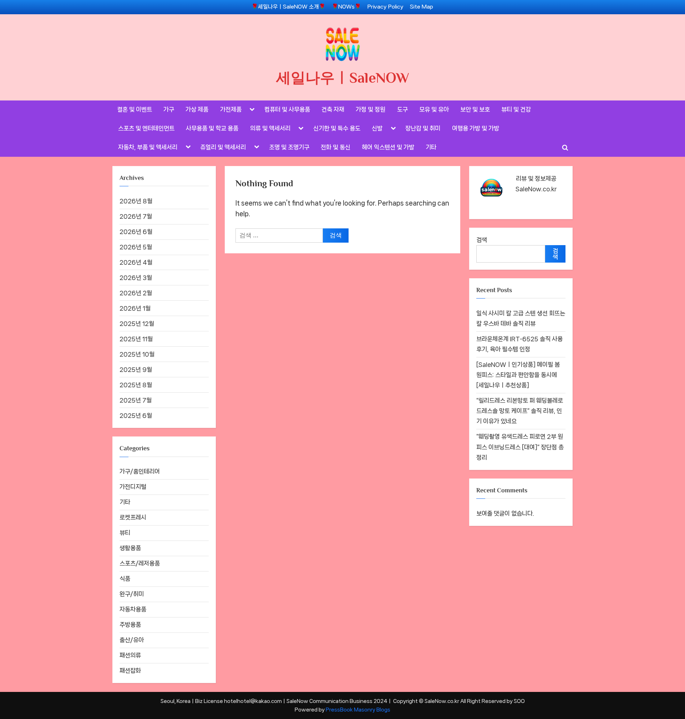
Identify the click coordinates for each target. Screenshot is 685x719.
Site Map (421, 7)
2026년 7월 (136, 216)
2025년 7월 (136, 400)
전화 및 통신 (335, 147)
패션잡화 (130, 670)
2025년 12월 (137, 323)
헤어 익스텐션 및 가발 (388, 147)
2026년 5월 (136, 247)
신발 (377, 128)
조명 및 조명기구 (289, 147)
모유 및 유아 (434, 109)
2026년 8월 (136, 201)
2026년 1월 (135, 308)
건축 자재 (332, 109)
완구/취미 (132, 594)
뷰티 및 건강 (516, 109)
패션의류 (130, 655)
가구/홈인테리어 (140, 471)
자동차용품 (133, 609)
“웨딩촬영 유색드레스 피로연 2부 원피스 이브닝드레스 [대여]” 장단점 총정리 (520, 446)
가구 (168, 109)
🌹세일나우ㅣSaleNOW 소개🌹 (288, 7)
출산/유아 (132, 640)
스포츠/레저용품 (140, 563)
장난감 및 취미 (422, 128)
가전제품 (231, 109)
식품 (125, 578)
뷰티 (125, 532)
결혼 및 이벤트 (134, 109)
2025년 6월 (136, 415)
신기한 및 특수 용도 (336, 128)
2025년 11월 (136, 339)
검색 (481, 240)
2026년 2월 (136, 293)
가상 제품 (197, 109)
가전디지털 (133, 486)
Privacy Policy (385, 7)
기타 (431, 147)
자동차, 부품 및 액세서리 (147, 147)
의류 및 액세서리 (270, 128)
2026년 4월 (136, 262)
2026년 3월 (136, 277)
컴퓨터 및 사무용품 (287, 109)
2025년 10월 (137, 354)
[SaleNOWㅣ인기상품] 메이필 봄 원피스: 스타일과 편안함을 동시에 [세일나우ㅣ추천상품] (518, 374)
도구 (402, 109)
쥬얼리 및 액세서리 (223, 147)
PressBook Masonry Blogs (358, 709)
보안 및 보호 (475, 109)
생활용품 (130, 548)
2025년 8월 (136, 385)
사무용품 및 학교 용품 (212, 128)
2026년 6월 (136, 231)
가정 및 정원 (370, 109)
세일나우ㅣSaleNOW (342, 77)
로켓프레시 (133, 517)
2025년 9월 (136, 369)
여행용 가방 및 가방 (475, 128)
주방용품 (130, 624)
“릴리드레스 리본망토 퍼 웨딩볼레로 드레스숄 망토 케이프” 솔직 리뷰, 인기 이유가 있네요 (519, 410)
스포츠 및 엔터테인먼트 (146, 128)
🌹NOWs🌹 (346, 7)
